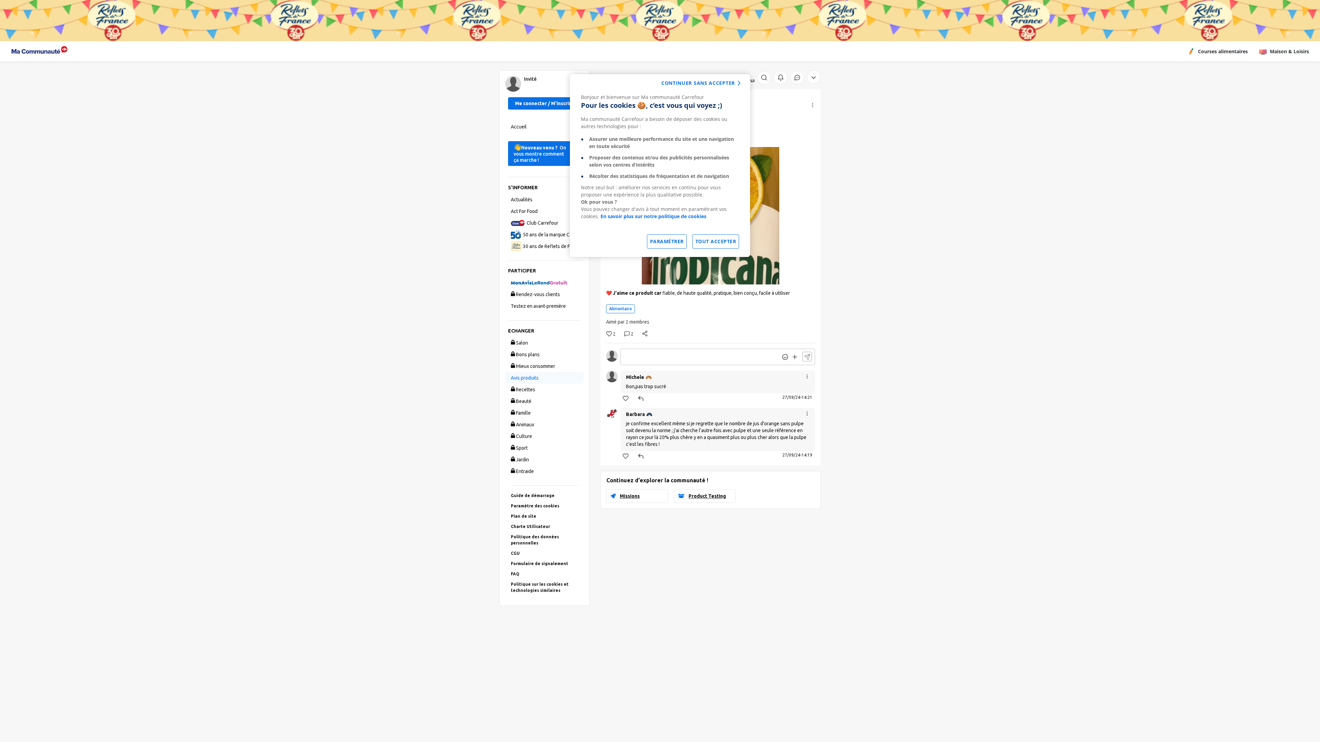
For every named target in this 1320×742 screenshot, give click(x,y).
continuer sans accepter (698, 83)
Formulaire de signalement (539, 563)
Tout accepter (715, 241)
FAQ (515, 574)
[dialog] (660, 165)
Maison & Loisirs (1289, 51)
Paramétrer (667, 241)
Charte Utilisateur (530, 526)
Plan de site (523, 516)
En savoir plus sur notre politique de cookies (653, 216)
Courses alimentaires (1223, 51)
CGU (515, 553)
